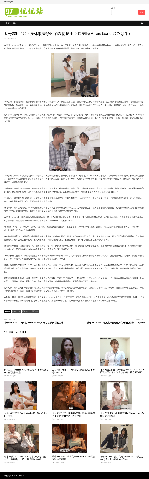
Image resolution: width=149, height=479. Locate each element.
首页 (7, 23)
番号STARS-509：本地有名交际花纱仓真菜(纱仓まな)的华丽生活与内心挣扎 (73, 414)
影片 (14, 23)
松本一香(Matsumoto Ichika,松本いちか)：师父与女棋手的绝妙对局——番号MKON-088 (25, 458)
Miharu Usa (16, 311)
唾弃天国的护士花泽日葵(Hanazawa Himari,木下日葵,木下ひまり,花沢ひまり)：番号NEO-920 (122, 371)
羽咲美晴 (35, 311)
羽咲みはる (26, 311)
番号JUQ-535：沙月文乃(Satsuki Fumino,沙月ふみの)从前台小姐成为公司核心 (122, 458)
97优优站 (21, 475)
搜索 (113, 8)
